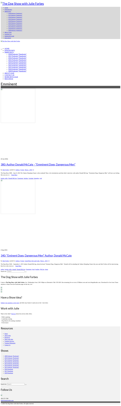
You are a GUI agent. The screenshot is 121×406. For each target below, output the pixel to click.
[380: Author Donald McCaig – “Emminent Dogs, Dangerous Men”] (60, 123)
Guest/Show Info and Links (32, 261)
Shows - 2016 (28, 170)
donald (14, 269)
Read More (14, 175)
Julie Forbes (5, 170)
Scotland (31, 178)
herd (33, 269)
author (2, 269)
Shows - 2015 (44, 261)
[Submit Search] (25, 384)
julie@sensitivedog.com (7, 400)
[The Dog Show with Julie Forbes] (60, 3)
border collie (4, 178)
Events (22, 170)
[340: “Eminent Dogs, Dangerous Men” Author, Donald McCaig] (60, 214)
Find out (13, 314)
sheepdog (36, 178)
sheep (46, 269)
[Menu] (1, 49)
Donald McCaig (12, 178)
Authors (17, 170)
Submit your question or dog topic (10, 303)
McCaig (42, 269)
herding (26, 178)
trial (41, 178)
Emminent (20, 178)
